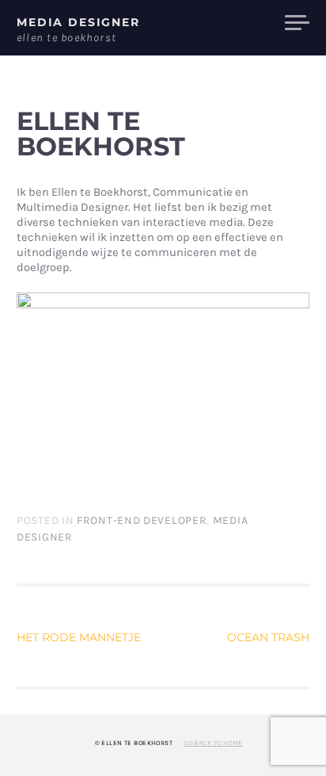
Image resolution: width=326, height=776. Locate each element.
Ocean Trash (268, 637)
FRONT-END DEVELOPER (142, 520)
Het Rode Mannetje (79, 637)
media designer (78, 22)
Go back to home (213, 743)
